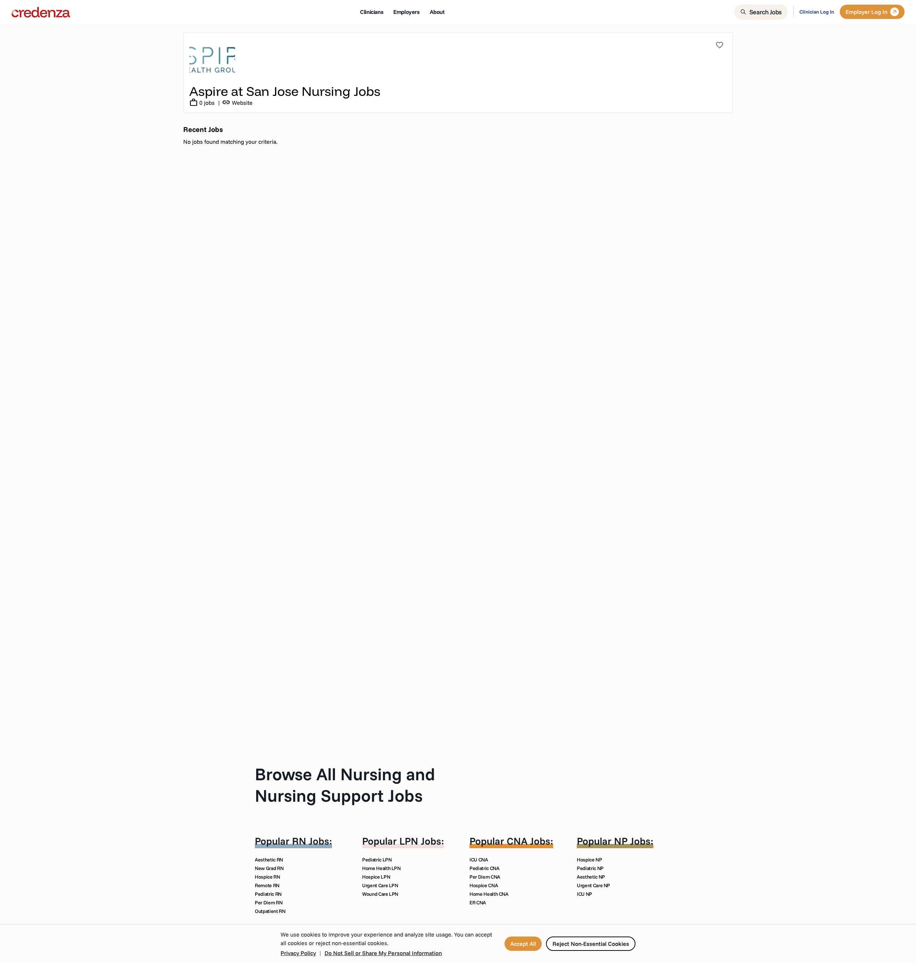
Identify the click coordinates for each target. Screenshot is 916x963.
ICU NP (584, 893)
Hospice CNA (483, 885)
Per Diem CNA (484, 876)
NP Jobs (632, 841)
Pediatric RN (268, 893)
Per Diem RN (268, 902)
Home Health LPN (381, 868)
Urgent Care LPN (380, 885)
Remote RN (267, 885)
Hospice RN (267, 876)
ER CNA (477, 902)
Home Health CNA (488, 893)
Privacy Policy (298, 953)
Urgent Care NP (593, 885)
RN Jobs (310, 841)
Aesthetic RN (269, 859)
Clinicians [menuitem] (371, 11)
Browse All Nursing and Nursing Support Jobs (345, 784)
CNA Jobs (528, 841)
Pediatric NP (590, 868)
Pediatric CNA (484, 868)
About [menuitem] (437, 11)
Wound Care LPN (380, 893)
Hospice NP (589, 859)
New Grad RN (269, 868)
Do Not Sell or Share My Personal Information (383, 953)
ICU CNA (478, 859)
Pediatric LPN (376, 859)
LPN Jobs (420, 841)
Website (237, 102)
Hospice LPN (376, 876)
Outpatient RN (270, 911)
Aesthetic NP (591, 876)
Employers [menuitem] (406, 11)
